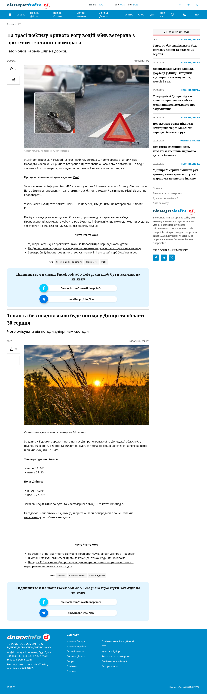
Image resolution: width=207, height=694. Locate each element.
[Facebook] (180, 5)
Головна (20, 14)
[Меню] (10, 15)
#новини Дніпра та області (69, 262)
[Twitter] (197, 5)
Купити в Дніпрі (111, 651)
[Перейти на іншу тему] (185, 15)
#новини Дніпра (97, 575)
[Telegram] (188, 5)
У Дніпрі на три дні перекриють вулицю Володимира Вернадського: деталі (78, 244)
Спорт (141, 14)
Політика (128, 14)
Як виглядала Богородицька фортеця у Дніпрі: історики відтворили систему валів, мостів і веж (173, 75)
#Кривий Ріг (91, 262)
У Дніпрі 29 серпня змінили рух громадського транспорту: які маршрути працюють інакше (175, 174)
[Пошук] (173, 15)
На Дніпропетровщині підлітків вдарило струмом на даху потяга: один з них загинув (84, 248)
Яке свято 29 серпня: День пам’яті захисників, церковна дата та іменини (174, 151)
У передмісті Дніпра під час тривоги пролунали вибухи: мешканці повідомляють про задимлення (174, 102)
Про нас (162, 14)
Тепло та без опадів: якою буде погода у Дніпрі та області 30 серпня (175, 50)
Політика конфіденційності (118, 641)
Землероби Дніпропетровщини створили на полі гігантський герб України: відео (82, 252)
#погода (61, 575)
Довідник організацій (165, 198)
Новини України (57, 14)
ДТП (152, 14)
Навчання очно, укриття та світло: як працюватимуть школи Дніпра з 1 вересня (81, 553)
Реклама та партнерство (167, 193)
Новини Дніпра (34, 14)
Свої (76, 177)
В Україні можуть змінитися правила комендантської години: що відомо (76, 558)
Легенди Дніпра (104, 14)
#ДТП (104, 262)
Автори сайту (161, 203)
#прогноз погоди (77, 575)
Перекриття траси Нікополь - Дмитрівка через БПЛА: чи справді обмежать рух (174, 128)
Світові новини (81, 14)
